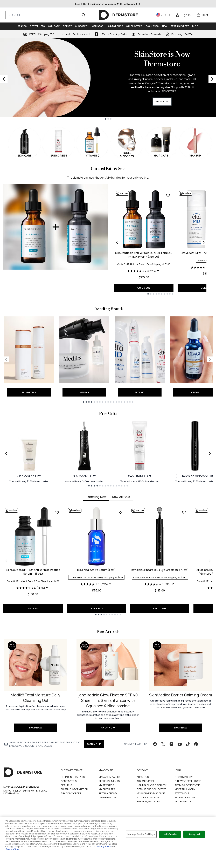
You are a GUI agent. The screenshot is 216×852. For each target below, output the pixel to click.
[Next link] (210, 359)
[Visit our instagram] (171, 744)
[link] (183, 15)
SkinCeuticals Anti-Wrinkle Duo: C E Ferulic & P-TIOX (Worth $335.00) (143, 254)
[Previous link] (6, 359)
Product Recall (185, 797)
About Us (143, 777)
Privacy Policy (184, 777)
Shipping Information (74, 789)
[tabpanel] (108, 561)
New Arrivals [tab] (121, 497)
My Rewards (106, 785)
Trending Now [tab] (96, 497)
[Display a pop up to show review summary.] (158, 271)
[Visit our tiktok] (188, 744)
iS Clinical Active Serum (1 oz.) (96, 570)
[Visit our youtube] (180, 744)
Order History (108, 797)
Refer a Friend (108, 793)
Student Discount (149, 797)
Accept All (194, 834)
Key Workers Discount (151, 793)
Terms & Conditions (187, 785)
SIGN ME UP (94, 744)
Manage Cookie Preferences (21, 786)
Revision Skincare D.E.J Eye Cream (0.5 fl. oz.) (160, 570)
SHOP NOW (162, 101)
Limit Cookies (170, 834)
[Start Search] (83, 15)
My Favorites (107, 789)
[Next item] (210, 561)
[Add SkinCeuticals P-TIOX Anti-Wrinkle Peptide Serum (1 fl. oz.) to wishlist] (57, 512)
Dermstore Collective (151, 789)
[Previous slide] (4, 79)
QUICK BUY (143, 287)
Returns (66, 785)
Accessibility (183, 801)
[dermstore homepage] (118, 15)
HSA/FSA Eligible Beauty (151, 785)
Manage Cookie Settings (141, 834)
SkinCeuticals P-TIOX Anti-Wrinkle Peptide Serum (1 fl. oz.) (33, 571)
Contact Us (68, 781)
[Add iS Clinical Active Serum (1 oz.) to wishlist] (120, 512)
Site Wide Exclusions (188, 781)
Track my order (71, 793)
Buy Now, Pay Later (148, 801)
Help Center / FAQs (73, 777)
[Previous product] (117, 242)
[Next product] (203, 242)
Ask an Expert (146, 781)
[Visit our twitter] (163, 744)
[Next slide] (212, 79)
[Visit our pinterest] (196, 744)
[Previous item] (6, 561)
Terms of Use (12, 849)
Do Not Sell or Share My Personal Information (25, 792)
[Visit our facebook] (155, 744)
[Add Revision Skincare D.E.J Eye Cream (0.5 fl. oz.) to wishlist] (184, 512)
